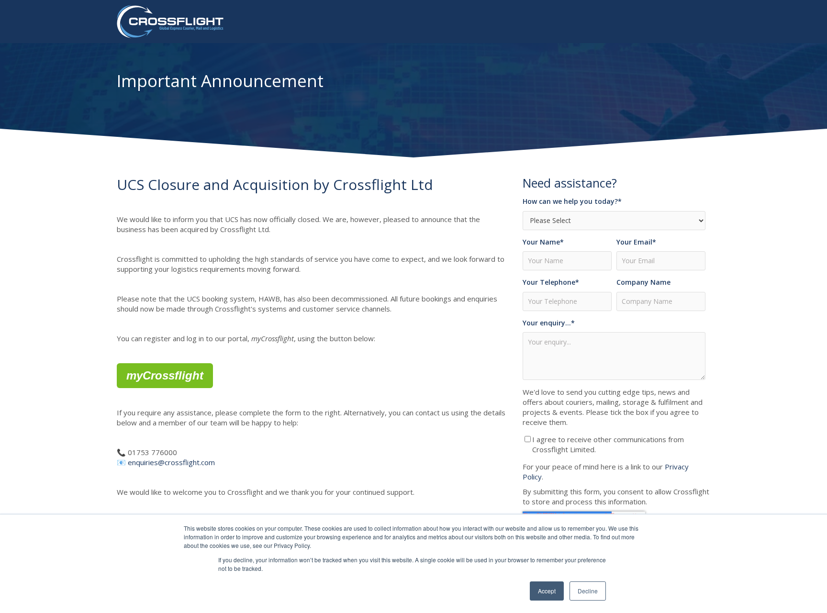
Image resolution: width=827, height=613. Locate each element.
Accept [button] (547, 591)
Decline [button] (588, 591)
